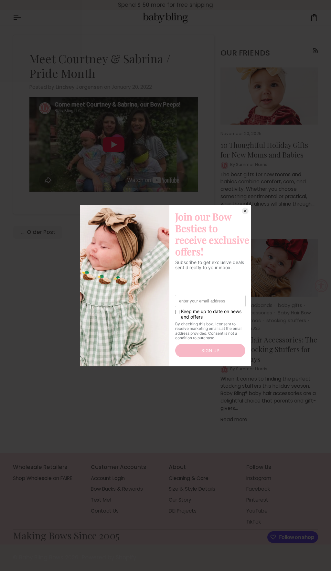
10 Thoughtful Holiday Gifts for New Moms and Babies (264, 149)
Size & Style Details (192, 488)
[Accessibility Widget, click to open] (321, 285)
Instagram (258, 478)
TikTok (253, 521)
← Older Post (37, 232)
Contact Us (105, 510)
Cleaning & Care (188, 478)
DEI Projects (183, 510)
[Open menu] (22, 18)
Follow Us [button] (258, 467)
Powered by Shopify (109, 557)
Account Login (108, 478)
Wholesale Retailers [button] (40, 467)
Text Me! (101, 499)
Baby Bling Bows (41, 557)
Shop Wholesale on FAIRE (42, 478)
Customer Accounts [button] (118, 467)
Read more (233, 419)
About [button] (177, 467)
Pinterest (257, 499)
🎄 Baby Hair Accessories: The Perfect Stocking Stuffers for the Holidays (268, 349)
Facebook (258, 488)
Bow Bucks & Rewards (117, 488)
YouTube (257, 510)
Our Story (180, 499)
